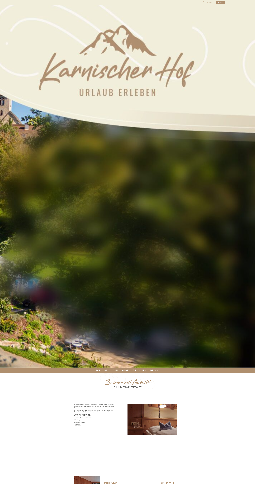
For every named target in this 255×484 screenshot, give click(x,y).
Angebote (125, 370)
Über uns (153, 370)
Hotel (106, 370)
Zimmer (115, 370)
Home (98, 370)
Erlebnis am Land (138, 370)
